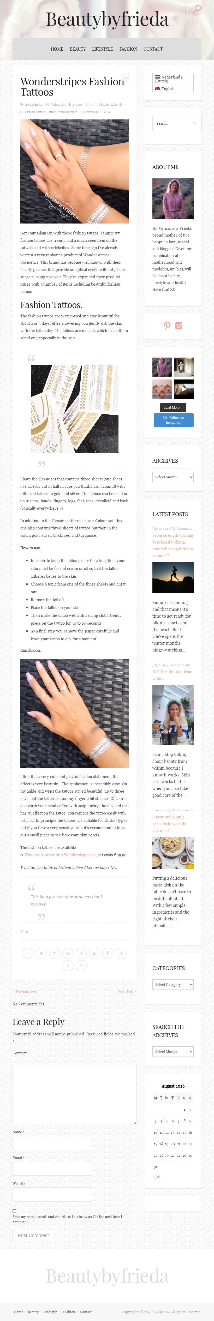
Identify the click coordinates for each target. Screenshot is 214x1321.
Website (19, 1183)
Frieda (37, 104)
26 (167, 1155)
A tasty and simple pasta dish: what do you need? (169, 824)
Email (19, 1157)
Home (57, 49)
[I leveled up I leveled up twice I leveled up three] (184, 389)
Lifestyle (102, 49)
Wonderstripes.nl (40, 854)
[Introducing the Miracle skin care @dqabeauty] (162, 389)
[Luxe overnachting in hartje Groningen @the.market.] (184, 367)
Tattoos (52, 112)
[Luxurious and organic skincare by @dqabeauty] (162, 367)
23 (190, 1143)
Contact (153, 49)
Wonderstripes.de (80, 854)
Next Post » (127, 991)
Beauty (78, 49)
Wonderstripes (67, 112)
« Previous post (25, 991)
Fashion (128, 49)
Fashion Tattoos (35, 112)
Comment (21, 1053)
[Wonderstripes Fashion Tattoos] (74, 171)
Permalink (92, 112)
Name (19, 1132)
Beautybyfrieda (107, 19)
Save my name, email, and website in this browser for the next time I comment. (67, 1219)
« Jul (156, 1176)
